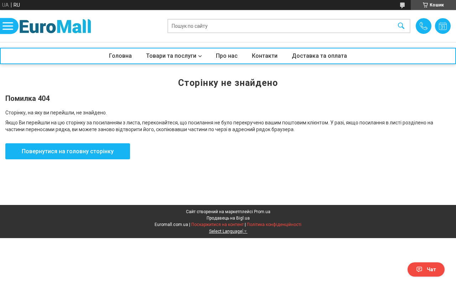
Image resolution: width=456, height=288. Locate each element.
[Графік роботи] (443, 26)
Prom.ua (262, 211)
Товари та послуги (171, 55)
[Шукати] (401, 26)
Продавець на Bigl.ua (228, 218)
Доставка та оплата (319, 55)
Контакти (265, 55)
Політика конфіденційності (274, 224)
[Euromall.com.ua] (55, 26)
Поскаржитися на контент (217, 224)
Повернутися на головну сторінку (68, 151)
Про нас (227, 55)
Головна (120, 55)
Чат (431, 269)
